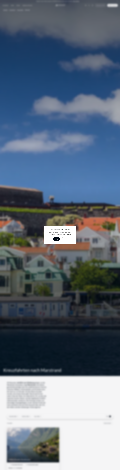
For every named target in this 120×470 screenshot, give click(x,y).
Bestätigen (56, 239)
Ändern (64, 239)
